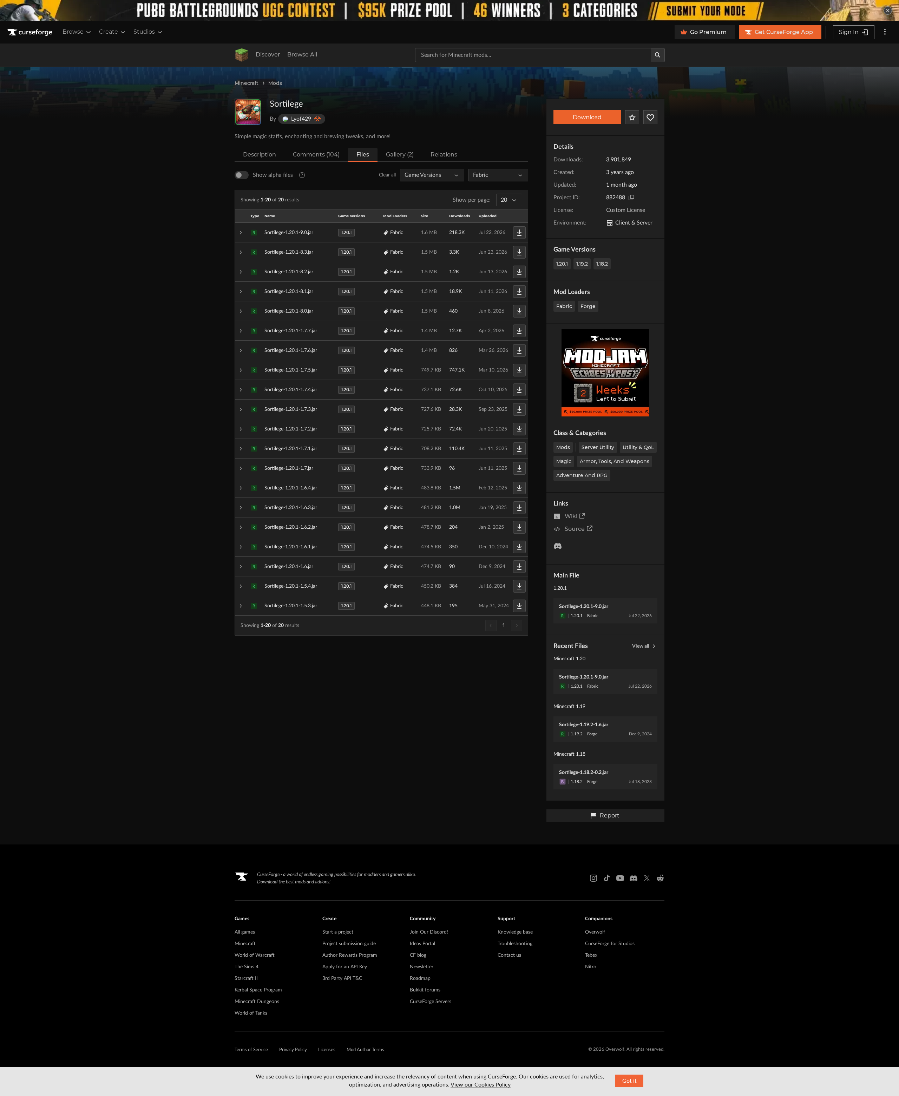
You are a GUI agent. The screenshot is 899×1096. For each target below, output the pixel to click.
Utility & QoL (638, 447)
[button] (381, 232)
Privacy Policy (293, 1050)
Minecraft (246, 83)
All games (245, 932)
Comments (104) (316, 154)
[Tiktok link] (607, 878)
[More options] (885, 32)
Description (259, 154)
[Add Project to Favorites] (632, 117)
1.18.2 (602, 264)
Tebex (591, 955)
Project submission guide (349, 943)
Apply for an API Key (344, 966)
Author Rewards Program (349, 955)
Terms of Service (251, 1050)
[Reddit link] (660, 878)
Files (362, 154)
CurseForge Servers (430, 1001)
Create (108, 31)
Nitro (590, 966)
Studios (144, 31)
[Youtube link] (620, 878)
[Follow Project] (650, 117)
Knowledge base (515, 932)
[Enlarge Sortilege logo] (248, 112)
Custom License (625, 210)
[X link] (647, 878)
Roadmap (420, 978)
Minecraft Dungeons (257, 1001)
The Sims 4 (246, 966)
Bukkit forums (425, 990)
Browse (73, 31)
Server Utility (598, 447)
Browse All (302, 54)
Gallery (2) (400, 154)
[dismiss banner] (888, 10)
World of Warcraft (255, 955)
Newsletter (421, 966)
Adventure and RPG (582, 475)
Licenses (326, 1050)
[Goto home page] (30, 32)
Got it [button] (629, 1081)
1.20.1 (562, 264)
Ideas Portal (422, 943)
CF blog (418, 955)
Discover (268, 54)
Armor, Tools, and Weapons (614, 461)
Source (575, 529)
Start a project (337, 932)
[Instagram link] (593, 878)
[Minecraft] (242, 55)
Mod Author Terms (365, 1050)
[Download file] (519, 232)
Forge (588, 306)
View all (640, 646)
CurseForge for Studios (610, 943)
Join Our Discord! (429, 932)
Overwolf (595, 932)
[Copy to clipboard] (631, 197)
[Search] (658, 55)
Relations (444, 154)
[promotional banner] (449, 10)
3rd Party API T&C (342, 978)
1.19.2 (582, 264)
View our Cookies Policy (481, 1085)
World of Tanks (251, 1013)
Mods (275, 83)
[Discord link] (633, 878)
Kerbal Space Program (258, 990)
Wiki (571, 516)
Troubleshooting (515, 943)
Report (609, 815)
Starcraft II (246, 978)
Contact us (509, 955)
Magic (563, 461)
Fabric (564, 306)
